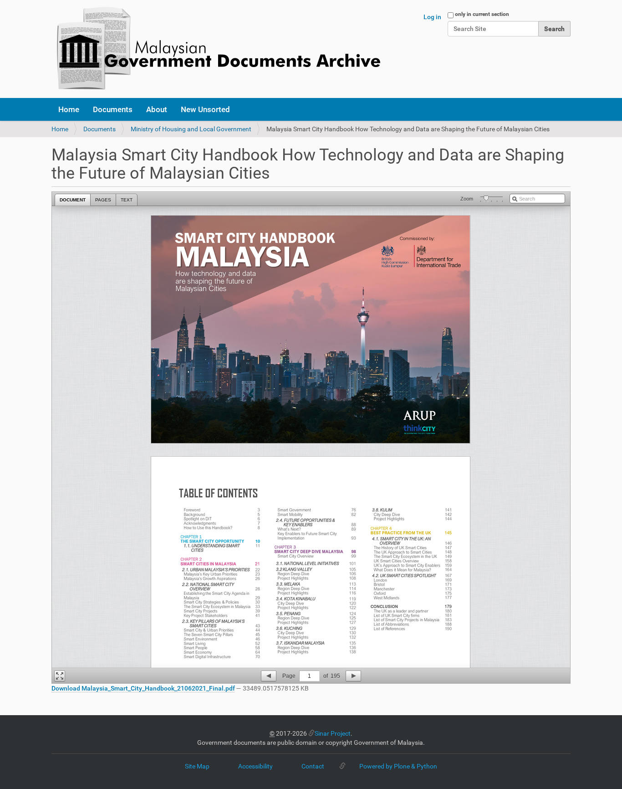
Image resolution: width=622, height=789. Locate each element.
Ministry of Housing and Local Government (191, 129)
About (156, 109)
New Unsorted (205, 109)
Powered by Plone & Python (398, 766)
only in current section (482, 14)
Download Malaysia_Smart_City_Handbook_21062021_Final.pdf (143, 688)
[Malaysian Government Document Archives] (215, 49)
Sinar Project (333, 733)
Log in (432, 17)
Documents (113, 109)
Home (68, 109)
